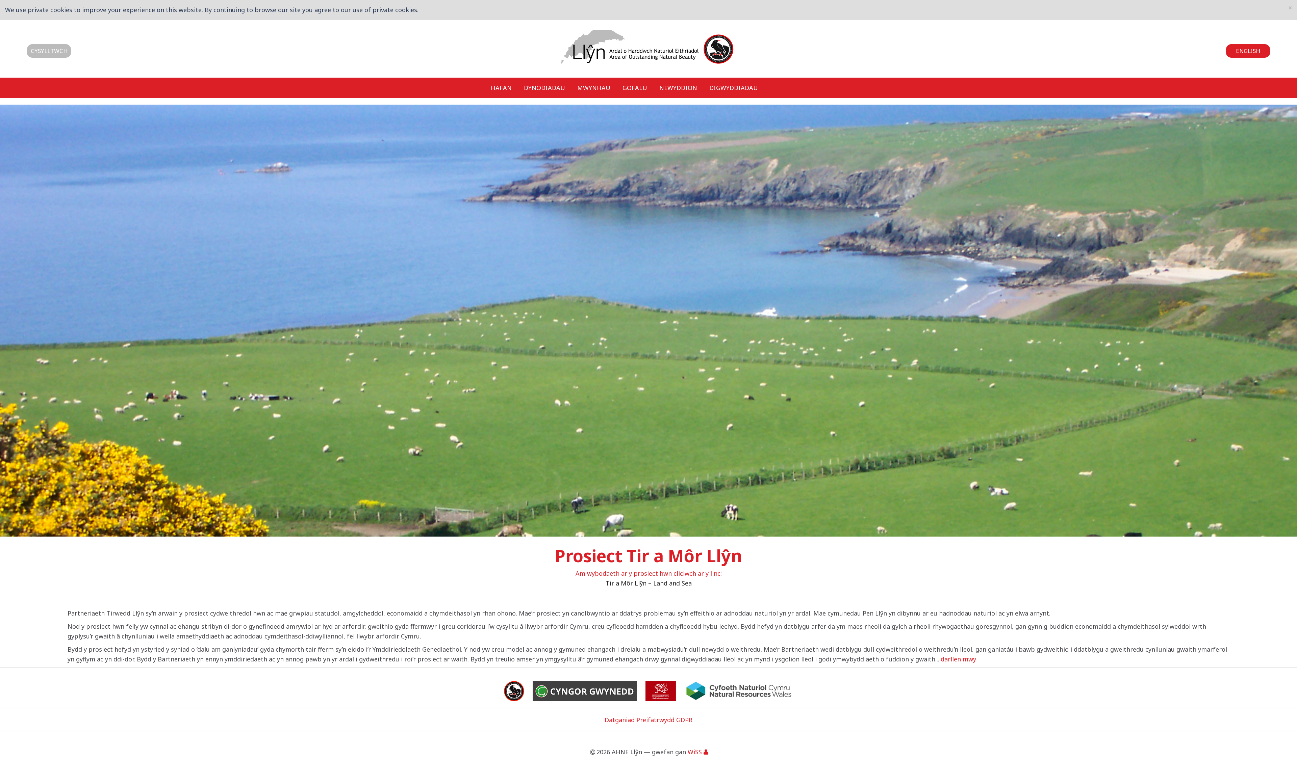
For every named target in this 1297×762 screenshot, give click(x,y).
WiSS (695, 752)
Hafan (501, 87)
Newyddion (678, 87)
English (1248, 51)
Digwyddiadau (733, 87)
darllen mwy (958, 659)
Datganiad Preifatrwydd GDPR (648, 720)
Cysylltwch (49, 51)
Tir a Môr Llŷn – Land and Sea (649, 583)
